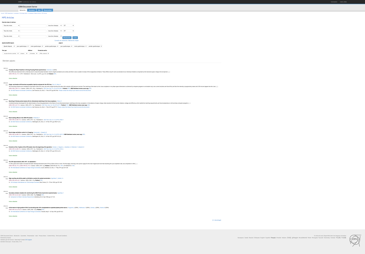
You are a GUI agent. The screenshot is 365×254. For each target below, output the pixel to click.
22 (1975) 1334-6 (53, 149)
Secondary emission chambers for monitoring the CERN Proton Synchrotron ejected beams (33, 193)
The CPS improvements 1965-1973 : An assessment (22, 161)
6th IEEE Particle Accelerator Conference (21, 122)
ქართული (295, 238)
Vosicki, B (102, 207)
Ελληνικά (257, 238)
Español (267, 238)
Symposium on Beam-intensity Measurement (22, 197)
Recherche (22, 10)
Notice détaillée (13, 78)
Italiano (284, 238)
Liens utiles (343, 2)
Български (241, 238)
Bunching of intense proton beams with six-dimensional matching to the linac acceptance (32, 101)
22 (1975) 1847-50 (54, 134)
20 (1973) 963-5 (53, 88)
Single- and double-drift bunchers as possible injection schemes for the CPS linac (30, 84)
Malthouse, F (82, 207)
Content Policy (51, 236)
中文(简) (338, 238)
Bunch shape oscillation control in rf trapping (21, 132)
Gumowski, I (37, 132)
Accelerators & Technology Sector (20, 13)
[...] (217, 86)
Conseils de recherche (61, 40)
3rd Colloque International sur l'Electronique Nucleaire (25, 182)
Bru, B (54, 84)
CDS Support (28, 240)
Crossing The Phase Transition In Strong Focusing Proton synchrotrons (27, 70)
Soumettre (32, 10)
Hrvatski (278, 238)
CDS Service (11, 240)
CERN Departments (9, 13)
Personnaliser (48, 10)
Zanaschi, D (44, 132)
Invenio (9, 238)
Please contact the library (75, 90)
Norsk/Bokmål (303, 238)
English (262, 238)
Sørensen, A (50, 70)
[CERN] (355, 241)
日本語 (289, 238)
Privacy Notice (42, 236)
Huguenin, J (71, 207)
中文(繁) (343, 238)
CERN (27, 2)
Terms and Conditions (61, 236)
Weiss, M (59, 84)
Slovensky (327, 238)
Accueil (2, 13)
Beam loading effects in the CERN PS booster (21, 118)
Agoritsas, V (54, 178)
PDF (55, 74)
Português (315, 238)
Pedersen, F (37, 118)
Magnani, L (61, 147)
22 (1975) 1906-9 (53, 120)
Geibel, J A (60, 178)
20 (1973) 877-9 (51, 105)
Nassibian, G (68, 147)
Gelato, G (55, 147)
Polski (309, 238)
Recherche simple (74, 40)
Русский (321, 238)
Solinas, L (92, 207)
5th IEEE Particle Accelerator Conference (21, 90)
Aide (39, 10)
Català (246, 238)
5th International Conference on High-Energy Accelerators (26, 211)
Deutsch (251, 238)
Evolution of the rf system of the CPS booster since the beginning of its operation (30, 147)
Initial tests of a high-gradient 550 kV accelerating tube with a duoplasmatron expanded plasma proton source (38, 207)
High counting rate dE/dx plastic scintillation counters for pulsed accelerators (29, 178)
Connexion (334, 2)
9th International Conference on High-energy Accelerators (26, 167)
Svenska (332, 238)
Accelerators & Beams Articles (34, 13)
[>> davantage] (216, 220)
